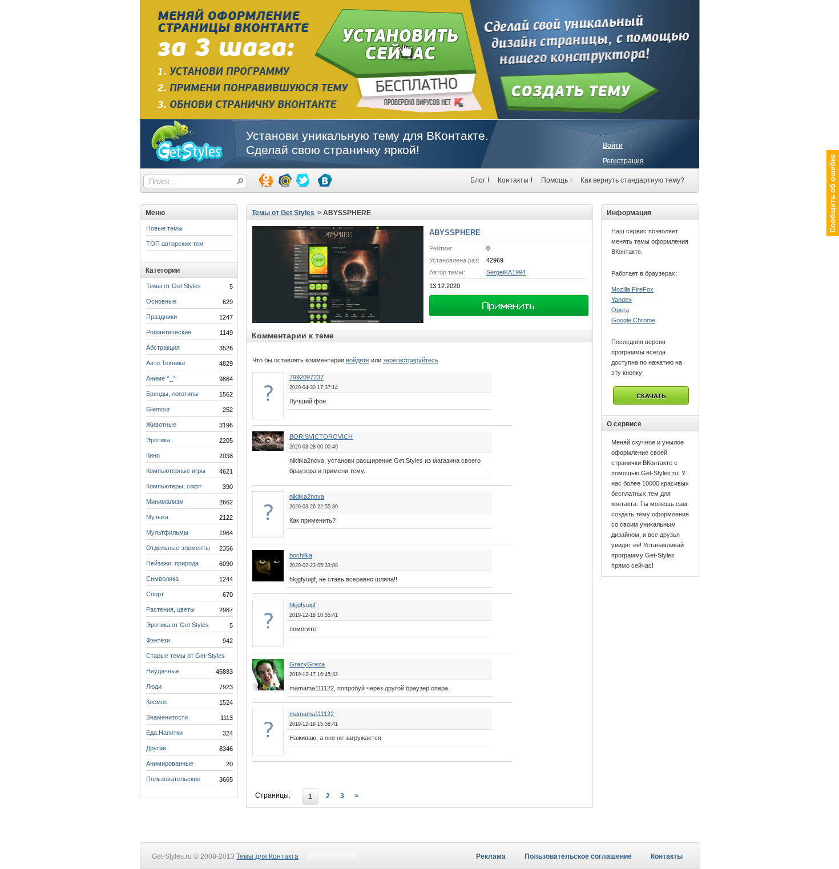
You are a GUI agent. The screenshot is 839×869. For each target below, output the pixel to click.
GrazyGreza (307, 664)
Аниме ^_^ (161, 378)
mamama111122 (311, 713)
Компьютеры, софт (173, 486)
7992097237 (306, 377)
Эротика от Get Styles (177, 624)
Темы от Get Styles (173, 285)
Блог (477, 180)
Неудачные (162, 671)
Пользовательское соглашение (578, 856)
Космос (157, 701)
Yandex (621, 299)
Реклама (491, 856)
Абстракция (163, 347)
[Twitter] (302, 179)
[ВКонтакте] (324, 179)
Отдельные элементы (178, 547)
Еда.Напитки (164, 732)
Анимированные (169, 763)
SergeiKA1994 (506, 272)
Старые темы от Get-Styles (185, 655)
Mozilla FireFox (632, 289)
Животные (161, 424)
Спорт (155, 594)
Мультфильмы (167, 532)
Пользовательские (173, 778)
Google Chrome (633, 320)
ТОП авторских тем (175, 243)
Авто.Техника (165, 362)
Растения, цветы (170, 609)
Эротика (158, 439)
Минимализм (165, 501)
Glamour (158, 409)
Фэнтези (158, 640)
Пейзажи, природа (172, 563)
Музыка (157, 517)
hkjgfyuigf (302, 604)
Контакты (513, 180)
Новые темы (164, 228)
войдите (357, 360)
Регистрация (623, 161)
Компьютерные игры (175, 470)
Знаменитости (167, 717)
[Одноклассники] (265, 179)
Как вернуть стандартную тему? (632, 180)
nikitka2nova (306, 496)
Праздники (161, 316)
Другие (156, 748)
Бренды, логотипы (172, 393)
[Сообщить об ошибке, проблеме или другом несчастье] (832, 193)
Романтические (168, 332)
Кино (153, 455)
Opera (620, 309)
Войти (613, 145)
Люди (154, 686)
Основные (161, 301)
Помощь (554, 180)
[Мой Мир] (283, 179)
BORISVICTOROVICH (321, 436)
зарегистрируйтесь (410, 360)
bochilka (300, 555)
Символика (162, 578)
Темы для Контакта (267, 856)
